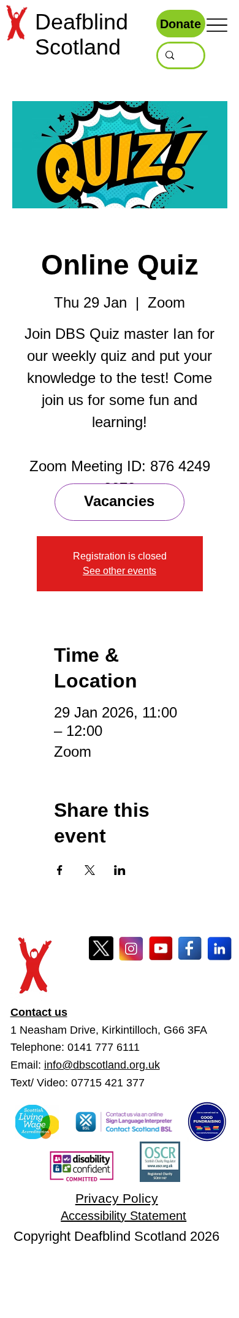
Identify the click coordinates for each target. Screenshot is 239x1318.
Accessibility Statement (123, 1215)
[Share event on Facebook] (60, 870)
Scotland (78, 47)
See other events (119, 571)
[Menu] (217, 25)
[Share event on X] (90, 870)
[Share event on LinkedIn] (120, 870)
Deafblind (81, 22)
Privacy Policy (116, 1198)
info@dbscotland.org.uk (102, 1065)
